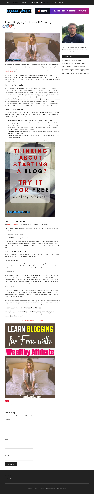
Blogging (13, 404)
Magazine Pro (41, 488)
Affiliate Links (9, 32)
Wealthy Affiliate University (14, 224)
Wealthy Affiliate (9, 71)
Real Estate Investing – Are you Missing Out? (74, 63)
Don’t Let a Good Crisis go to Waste (71, 60)
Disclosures (8, 475)
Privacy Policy (8, 478)
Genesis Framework (51, 488)
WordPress (59, 488)
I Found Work (19, 11)
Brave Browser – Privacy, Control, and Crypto (73, 71)
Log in (64, 488)
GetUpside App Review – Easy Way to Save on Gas (75, 73)
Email (7, 447)
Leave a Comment (23, 28)
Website (7, 455)
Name (7, 439)
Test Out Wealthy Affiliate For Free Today (32, 320)
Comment (7, 419)
